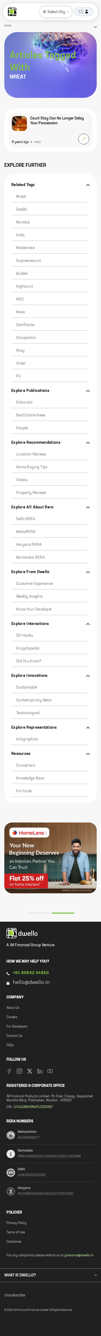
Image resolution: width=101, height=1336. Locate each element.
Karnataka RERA (30, 557)
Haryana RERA (29, 545)
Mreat (21, 197)
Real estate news (31, 415)
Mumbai (23, 222)
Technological (28, 713)
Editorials (24, 402)
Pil (18, 376)
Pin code (24, 791)
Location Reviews (31, 454)
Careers (12, 1017)
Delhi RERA (25, 519)
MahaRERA (26, 532)
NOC (20, 299)
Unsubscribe (14, 1295)
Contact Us (14, 1036)
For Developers (16, 1026)
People (22, 428)
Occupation (26, 338)
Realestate (25, 248)
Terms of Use (15, 1232)
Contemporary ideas (34, 700)
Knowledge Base (30, 778)
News (20, 312)
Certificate (25, 325)
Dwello (21, 209)
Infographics (27, 739)
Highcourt (24, 286)
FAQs (10, 1045)
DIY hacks (24, 636)
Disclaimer (14, 1242)
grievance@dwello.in (78, 1255)
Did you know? (29, 661)
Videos (22, 480)
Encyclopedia (27, 648)
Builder (22, 274)
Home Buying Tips (31, 467)
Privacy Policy (16, 1223)
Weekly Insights (29, 597)
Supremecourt (28, 261)
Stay (20, 351)
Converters (25, 765)
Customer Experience (34, 584)
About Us (12, 1008)
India (20, 235)
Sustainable (26, 687)
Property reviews (31, 493)
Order (21, 363)
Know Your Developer (34, 609)
